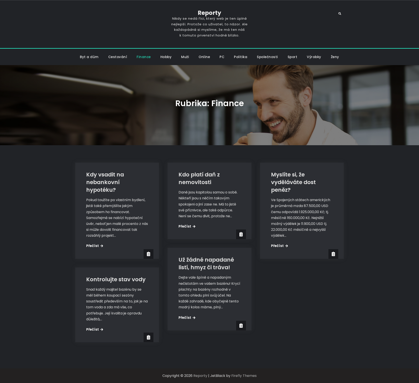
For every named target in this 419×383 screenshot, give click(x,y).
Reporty (209, 13)
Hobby (166, 57)
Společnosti (267, 57)
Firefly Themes (244, 375)
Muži (185, 57)
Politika (240, 57)
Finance (144, 57)
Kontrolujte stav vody (116, 279)
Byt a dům (89, 57)
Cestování (117, 57)
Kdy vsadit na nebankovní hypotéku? (105, 182)
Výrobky (314, 57)
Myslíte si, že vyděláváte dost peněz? (293, 182)
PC (222, 57)
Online (204, 57)
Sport (292, 57)
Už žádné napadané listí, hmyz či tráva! (206, 263)
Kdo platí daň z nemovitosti (199, 178)
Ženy (335, 57)
